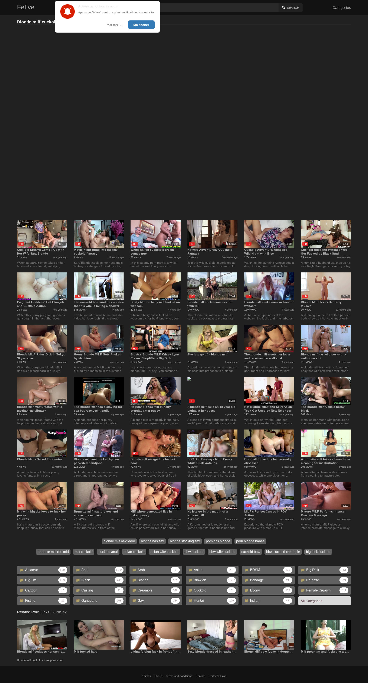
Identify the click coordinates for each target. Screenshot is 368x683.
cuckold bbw (250, 552)
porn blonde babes (250, 541)
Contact (200, 676)
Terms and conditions (179, 676)
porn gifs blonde (218, 541)
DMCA (158, 676)
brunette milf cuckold (53, 552)
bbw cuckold (193, 552)
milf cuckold (84, 552)
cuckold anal (108, 552)
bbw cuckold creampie (283, 552)
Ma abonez (141, 25)
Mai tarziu (114, 25)
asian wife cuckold (164, 552)
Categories (341, 8)
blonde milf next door (119, 541)
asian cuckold (134, 552)
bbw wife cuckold (222, 552)
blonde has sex (152, 541)
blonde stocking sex (185, 541)
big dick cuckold (318, 552)
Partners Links (218, 676)
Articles (146, 676)
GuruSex (59, 612)
